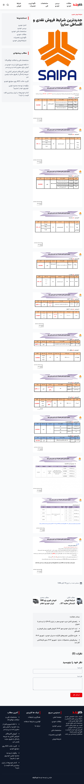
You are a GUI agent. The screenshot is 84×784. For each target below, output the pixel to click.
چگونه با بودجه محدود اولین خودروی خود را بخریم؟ (19, 87)
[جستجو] (8, 5)
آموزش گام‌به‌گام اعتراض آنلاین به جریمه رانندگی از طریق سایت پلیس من (17, 74)
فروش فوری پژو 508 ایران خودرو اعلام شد (48, 603)
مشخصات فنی (44, 4)
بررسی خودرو (57, 4)
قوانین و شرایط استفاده (32, 721)
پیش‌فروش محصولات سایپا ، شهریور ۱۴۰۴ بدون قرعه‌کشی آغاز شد (58, 641)
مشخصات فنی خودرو (19, 31)
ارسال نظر (76, 695)
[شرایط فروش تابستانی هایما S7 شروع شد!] (79, 601)
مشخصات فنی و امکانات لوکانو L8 (17, 60)
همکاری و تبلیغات (34, 717)
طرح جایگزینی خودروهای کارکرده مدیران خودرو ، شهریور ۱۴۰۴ (56, 635)
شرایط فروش (19, 4)
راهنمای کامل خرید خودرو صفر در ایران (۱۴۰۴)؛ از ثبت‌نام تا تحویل (58, 623)
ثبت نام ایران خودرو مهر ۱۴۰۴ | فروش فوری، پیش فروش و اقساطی (58, 630)
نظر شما (79, 676)
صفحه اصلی (57, 717)
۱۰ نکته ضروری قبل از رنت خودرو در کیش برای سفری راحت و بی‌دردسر (17, 66)
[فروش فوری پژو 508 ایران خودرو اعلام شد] (35, 601)
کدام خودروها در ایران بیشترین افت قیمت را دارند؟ (16, 94)
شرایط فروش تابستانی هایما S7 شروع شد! (68, 603)
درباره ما (37, 726)
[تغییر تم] (4, 5)
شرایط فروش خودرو (19, 40)
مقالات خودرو (68, 4)
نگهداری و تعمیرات (32, 4)
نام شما (80, 668)
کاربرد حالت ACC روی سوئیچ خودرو (16, 81)
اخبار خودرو (22, 25)
